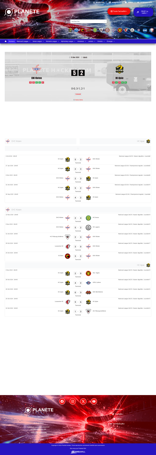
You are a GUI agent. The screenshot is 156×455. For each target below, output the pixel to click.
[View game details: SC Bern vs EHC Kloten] (78, 256)
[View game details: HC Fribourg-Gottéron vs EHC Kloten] (78, 237)
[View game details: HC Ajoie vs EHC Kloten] (78, 160)
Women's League (51, 41)
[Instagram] (73, 401)
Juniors (90, 41)
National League (22, 41)
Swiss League (37, 41)
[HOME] (6, 41)
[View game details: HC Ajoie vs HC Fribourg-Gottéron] (78, 312)
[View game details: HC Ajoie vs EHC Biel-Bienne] (78, 293)
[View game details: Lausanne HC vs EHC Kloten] (78, 247)
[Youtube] (94, 401)
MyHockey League (67, 41)
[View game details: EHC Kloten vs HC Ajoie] (78, 179)
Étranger (110, 41)
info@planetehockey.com (38, 429)
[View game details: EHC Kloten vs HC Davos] (78, 218)
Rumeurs (12, 41)
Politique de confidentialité (39, 432)
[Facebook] (62, 401)
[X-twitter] (83, 401)
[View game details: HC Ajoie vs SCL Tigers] (78, 273)
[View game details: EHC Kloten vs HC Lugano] (78, 228)
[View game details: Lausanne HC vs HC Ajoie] (78, 302)
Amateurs (80, 41)
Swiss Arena (79, 100)
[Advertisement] (68, 119)
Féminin (100, 41)
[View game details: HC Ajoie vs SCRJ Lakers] (78, 283)
